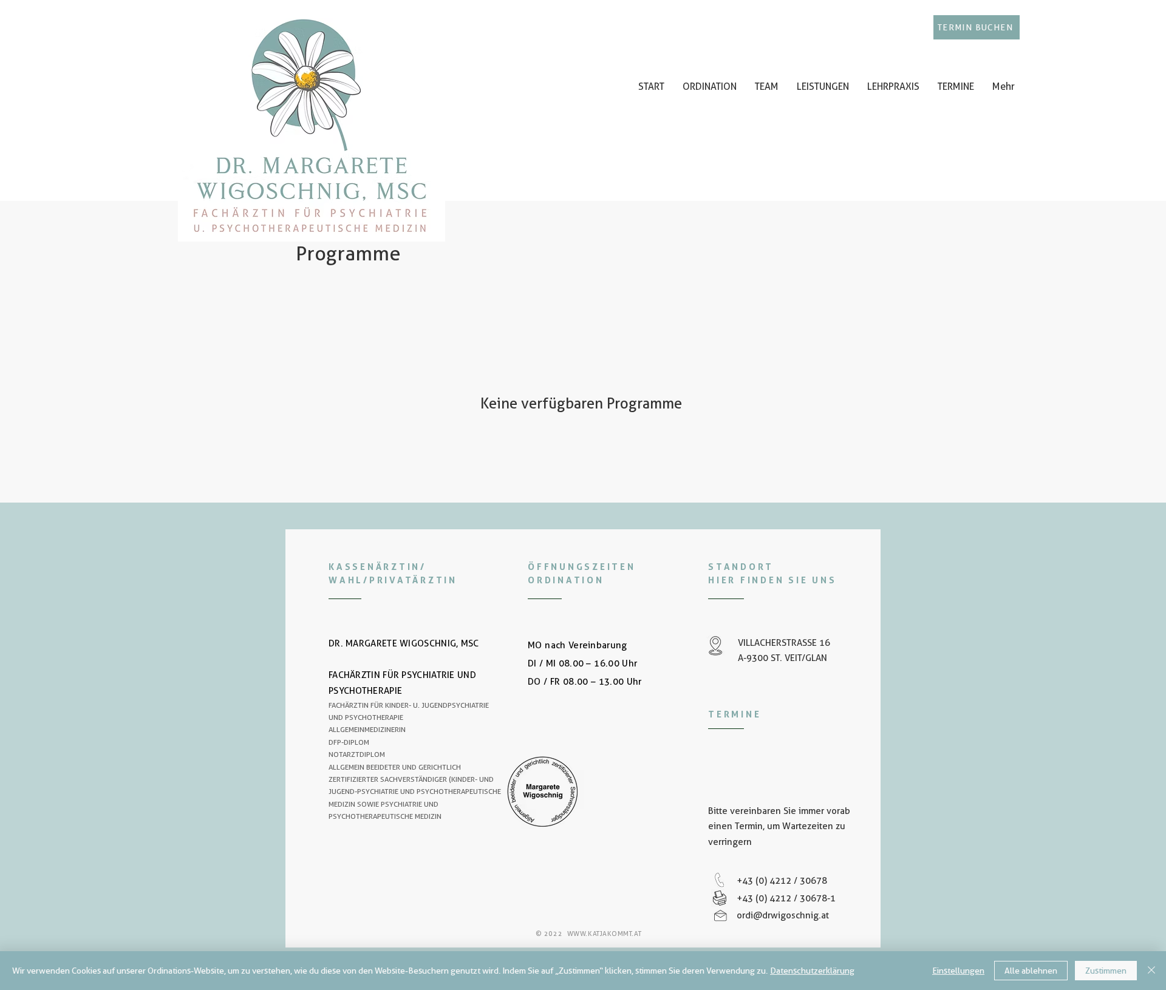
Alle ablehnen (1030, 970)
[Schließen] (1151, 970)
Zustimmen (1106, 970)
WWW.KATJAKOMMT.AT (604, 933)
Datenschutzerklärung (812, 970)
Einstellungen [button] (958, 970)
